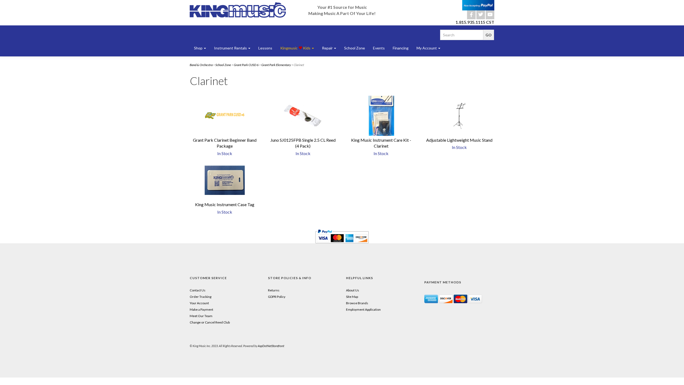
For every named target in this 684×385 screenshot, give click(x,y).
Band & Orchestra (201, 65)
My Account (427, 48)
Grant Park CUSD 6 (246, 65)
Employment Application (363, 309)
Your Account (199, 303)
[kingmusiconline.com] (238, 10)
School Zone (354, 48)
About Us (352, 290)
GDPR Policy (276, 297)
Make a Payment (201, 309)
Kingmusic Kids (295, 48)
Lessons (265, 48)
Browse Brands (357, 303)
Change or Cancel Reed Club (210, 322)
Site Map (352, 297)
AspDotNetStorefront (271, 346)
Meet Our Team (201, 316)
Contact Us (197, 290)
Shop (198, 48)
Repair (327, 48)
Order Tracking (200, 297)
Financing (401, 48)
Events (379, 48)
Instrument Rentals (231, 48)
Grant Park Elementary (276, 65)
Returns (273, 290)
